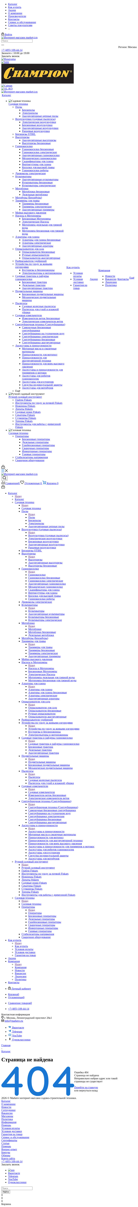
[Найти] (2, 44)
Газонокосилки (37, 574)
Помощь (6, 1125)
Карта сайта (8, 1158)
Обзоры (5, 1155)
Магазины (7, 1116)
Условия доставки (11, 1131)
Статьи (5, 1143)
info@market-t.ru (14, 1020)
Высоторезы (35, 559)
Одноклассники (21, 1039)
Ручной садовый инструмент (38, 867)
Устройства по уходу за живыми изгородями (53, 728)
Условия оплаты (10, 1128)
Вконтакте (18, 1027)
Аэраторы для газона (40, 689)
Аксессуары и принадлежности (46, 831)
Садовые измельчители (41, 792)
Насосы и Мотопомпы (41, 668)
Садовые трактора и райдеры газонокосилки (53, 743)
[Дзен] (11, 1170)
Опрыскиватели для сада (42, 707)
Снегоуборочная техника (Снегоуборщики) (53, 807)
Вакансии (7, 1113)
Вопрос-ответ (9, 1149)
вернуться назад (88, 1090)
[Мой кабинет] (3, 467)
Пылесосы (34, 777)
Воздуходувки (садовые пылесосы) (48, 535)
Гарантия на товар (11, 1134)
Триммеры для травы (40, 647)
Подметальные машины (42, 762)
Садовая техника (31, 508)
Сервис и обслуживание (15, 1137)
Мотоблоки (34, 629)
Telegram (17, 1031)
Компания (20, 967)
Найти (6, 1192)
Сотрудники (8, 1110)
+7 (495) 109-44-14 (11, 50)
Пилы (31, 517)
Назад (18, 496)
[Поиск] (4, 478)
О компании (8, 1104)
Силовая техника (31, 903)
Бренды (5, 1152)
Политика (7, 1119)
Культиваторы (36, 611)
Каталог (19, 499)
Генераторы (35, 913)
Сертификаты (9, 1140)
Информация (8, 1122)
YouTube (17, 1035)
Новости (6, 1107)
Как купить (21, 946)
